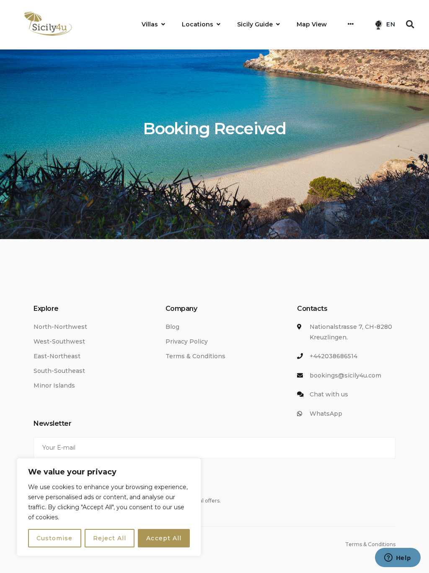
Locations (197, 24)
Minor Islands (54, 385)
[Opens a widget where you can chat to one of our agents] (398, 558)
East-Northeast (57, 356)
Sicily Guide (255, 24)
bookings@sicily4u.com (345, 375)
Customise (54, 538)
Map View (312, 24)
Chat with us (329, 394)
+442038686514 (333, 356)
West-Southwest (59, 341)
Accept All (163, 538)
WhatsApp (326, 413)
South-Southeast (59, 371)
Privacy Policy (186, 341)
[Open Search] (410, 24)
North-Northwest (60, 327)
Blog (172, 327)
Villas (150, 24)
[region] (109, 507)
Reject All (110, 538)
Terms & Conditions (195, 356)
